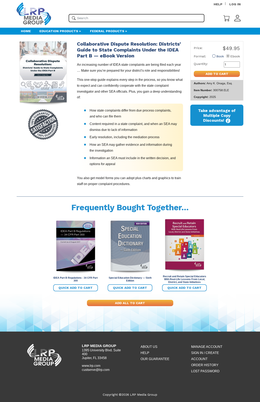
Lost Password (205, 371)
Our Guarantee (155, 359)
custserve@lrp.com (95, 369)
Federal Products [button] (107, 31)
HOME (26, 31)
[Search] (74, 18)
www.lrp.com (91, 365)
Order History (205, 365)
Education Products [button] (58, 31)
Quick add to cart (75, 288)
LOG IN (235, 4)
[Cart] (227, 17)
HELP (218, 4)
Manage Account (206, 346)
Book (220, 56)
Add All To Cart (130, 303)
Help (145, 353)
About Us (149, 346)
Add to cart (217, 74)
